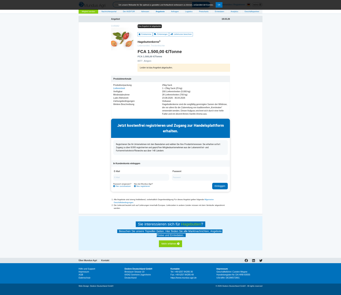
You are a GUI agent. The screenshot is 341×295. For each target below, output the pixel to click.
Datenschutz (84, 278)
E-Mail (117, 171)
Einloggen (220, 186)
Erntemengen (162, 34)
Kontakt (105, 260)
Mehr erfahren (169, 243)
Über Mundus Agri (88, 260)
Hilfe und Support (87, 269)
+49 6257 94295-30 (183, 272)
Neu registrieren (143, 186)
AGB (81, 275)
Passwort (176, 171)
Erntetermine (145, 34)
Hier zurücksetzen (123, 186)
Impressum (84, 272)
